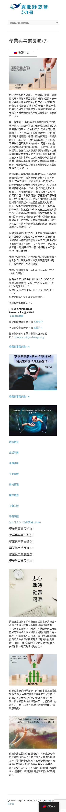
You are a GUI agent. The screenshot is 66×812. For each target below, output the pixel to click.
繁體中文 (23, 53)
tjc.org (48, 800)
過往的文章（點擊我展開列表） (25, 522)
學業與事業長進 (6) (21, 529)
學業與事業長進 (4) (21, 541)
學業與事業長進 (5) (21, 535)
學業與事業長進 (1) (21, 561)
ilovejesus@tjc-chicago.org (29, 337)
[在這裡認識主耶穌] (33, 13)
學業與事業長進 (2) (21, 554)
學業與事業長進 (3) (21, 548)
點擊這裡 (38, 321)
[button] (14, 441)
